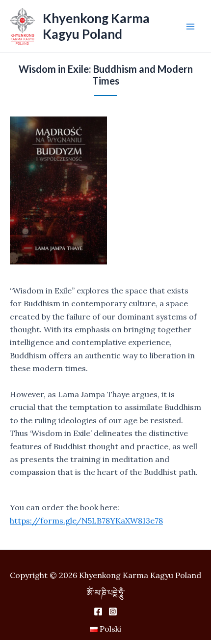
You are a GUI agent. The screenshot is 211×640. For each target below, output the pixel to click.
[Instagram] (112, 611)
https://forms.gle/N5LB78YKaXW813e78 (86, 520)
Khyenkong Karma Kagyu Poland (96, 25)
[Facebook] (98, 611)
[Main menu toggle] (190, 26)
